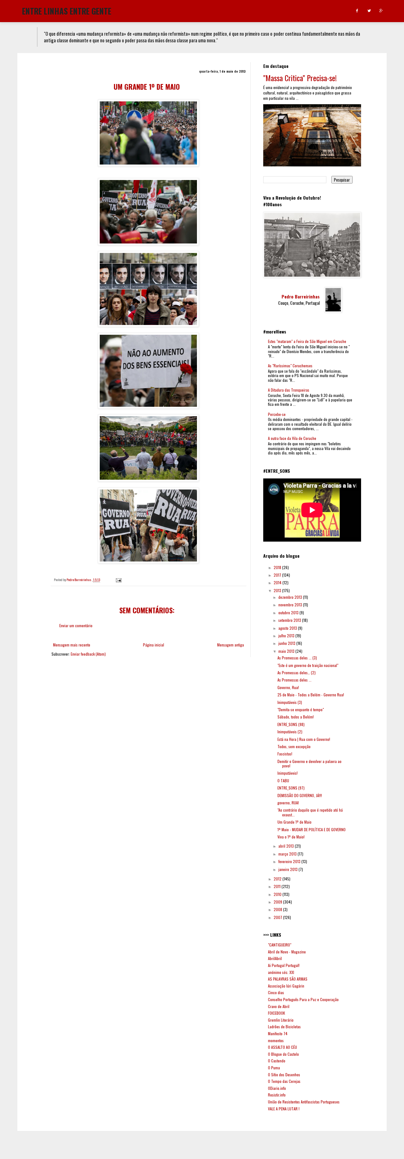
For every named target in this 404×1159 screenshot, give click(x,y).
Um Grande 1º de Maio (294, 822)
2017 (278, 575)
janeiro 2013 (288, 869)
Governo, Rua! (288, 687)
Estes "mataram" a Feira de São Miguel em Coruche (307, 341)
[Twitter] (369, 11)
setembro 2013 (290, 620)
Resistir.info (277, 1094)
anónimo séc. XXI (281, 972)
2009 (278, 901)
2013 (278, 590)
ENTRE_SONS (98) (291, 724)
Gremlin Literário (281, 1020)
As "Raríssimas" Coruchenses (290, 365)
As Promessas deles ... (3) (297, 657)
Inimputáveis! (287, 773)
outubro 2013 (289, 612)
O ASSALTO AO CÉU (282, 1047)
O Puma (274, 1067)
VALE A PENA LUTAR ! (284, 1108)
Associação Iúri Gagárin (286, 985)
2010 (278, 894)
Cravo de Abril (278, 1006)
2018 (278, 567)
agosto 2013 (288, 628)
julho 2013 (286, 635)
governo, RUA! (288, 802)
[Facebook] (357, 11)
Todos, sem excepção (294, 746)
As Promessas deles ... (294, 679)
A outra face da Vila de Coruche (292, 438)
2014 (278, 582)
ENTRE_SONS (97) (291, 787)
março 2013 (288, 853)
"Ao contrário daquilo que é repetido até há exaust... (310, 812)
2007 (278, 917)
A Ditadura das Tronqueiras (288, 390)
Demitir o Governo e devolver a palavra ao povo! (309, 763)
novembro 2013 (290, 604)
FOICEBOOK (276, 1013)
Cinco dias (276, 992)
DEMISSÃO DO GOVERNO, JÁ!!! (299, 795)
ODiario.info (277, 1088)
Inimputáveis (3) (289, 702)
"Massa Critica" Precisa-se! (300, 77)
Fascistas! (284, 753)
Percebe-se (277, 414)
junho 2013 (287, 643)
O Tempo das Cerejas (284, 1081)
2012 (278, 878)
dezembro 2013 (290, 597)
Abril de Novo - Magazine (287, 951)
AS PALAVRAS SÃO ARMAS (287, 979)
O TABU (283, 780)
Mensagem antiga (230, 644)
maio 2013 (286, 651)
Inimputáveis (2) (289, 731)
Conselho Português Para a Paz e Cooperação (303, 999)
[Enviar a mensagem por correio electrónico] (118, 579)
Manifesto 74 (278, 1033)
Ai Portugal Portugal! (284, 965)
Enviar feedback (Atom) (88, 654)
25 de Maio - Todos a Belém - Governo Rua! (310, 694)
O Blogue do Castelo (283, 1054)
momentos (276, 1040)
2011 (278, 886)
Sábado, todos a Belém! (295, 716)
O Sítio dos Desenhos (284, 1074)
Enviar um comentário (75, 625)
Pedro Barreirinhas (301, 296)
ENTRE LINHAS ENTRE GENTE (66, 10)
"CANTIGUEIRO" (279, 944)
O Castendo (276, 1060)
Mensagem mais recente (71, 644)
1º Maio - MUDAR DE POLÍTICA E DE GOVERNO (311, 829)
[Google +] (381, 11)
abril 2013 (286, 846)
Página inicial (153, 644)
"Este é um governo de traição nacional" (307, 665)
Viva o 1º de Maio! (291, 836)
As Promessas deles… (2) (296, 672)
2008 (278, 909)
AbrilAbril (275, 958)
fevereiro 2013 (289, 861)
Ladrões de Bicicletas (284, 1026)
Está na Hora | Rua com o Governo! (303, 739)
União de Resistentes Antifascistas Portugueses (304, 1101)
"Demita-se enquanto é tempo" (300, 709)
